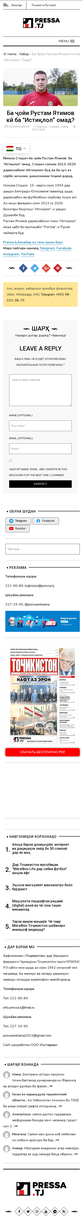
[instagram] (37, 1211)
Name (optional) (21, 415)
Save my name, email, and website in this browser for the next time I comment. (38, 472)
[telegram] (54, 1211)
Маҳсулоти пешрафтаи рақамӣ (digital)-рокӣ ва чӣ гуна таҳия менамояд (37, 905)
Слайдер (54, 126)
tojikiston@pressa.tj (39, 585)
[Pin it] (57, 268)
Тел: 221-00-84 (15, 998)
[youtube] (46, 1211)
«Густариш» (48, 1045)
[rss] (63, 1211)
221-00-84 (14, 585)
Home (12, 54)
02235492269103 (19, 126)
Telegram (48, 294)
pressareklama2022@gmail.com (27, 1035)
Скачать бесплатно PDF (42, 752)
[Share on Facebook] (23, 268)
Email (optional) (21, 438)
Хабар (24, 54)
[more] (51, 1086)
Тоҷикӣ (36, 5)
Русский (50, 5)
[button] (66, 41)
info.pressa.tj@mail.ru (18, 1007)
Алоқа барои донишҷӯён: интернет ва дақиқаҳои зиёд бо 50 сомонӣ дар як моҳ (40, 849)
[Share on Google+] (46, 268)
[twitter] (28, 1211)
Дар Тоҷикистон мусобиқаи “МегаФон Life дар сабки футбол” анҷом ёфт (39, 869)
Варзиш (42, 126)
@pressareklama (37, 604)
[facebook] (19, 1211)
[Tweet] (34, 268)
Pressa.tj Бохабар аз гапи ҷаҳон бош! (33, 242)
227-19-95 (14, 604)
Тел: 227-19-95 (15, 1026)
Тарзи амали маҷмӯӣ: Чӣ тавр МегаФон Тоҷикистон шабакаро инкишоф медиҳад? (38, 926)
